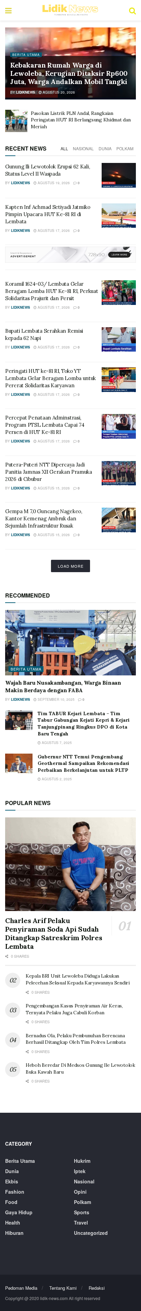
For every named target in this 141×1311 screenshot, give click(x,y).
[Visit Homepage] (70, 10)
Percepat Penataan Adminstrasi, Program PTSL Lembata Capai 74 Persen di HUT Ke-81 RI (44, 424)
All (64, 148)
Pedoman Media (21, 1288)
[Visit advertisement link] (70, 255)
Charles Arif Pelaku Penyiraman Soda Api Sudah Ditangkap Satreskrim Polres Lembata (53, 933)
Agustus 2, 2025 (56, 779)
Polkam (124, 148)
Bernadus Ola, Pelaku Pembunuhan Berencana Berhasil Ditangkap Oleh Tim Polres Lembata (75, 1039)
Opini (80, 1191)
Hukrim (82, 1160)
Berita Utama (26, 54)
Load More (71, 566)
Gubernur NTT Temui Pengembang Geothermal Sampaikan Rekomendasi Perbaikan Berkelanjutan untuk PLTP (83, 763)
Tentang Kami (63, 1288)
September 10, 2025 (56, 699)
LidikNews (25, 92)
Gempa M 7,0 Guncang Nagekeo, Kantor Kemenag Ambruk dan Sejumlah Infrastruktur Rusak (43, 518)
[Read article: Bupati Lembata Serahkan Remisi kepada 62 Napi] (119, 339)
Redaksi (97, 1288)
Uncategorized (91, 1232)
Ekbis (11, 1181)
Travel (81, 1222)
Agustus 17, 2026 (53, 230)
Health (12, 1222)
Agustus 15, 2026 (53, 488)
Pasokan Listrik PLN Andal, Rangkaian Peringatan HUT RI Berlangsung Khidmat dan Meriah (81, 120)
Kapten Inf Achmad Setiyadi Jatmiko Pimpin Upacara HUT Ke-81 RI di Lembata (47, 214)
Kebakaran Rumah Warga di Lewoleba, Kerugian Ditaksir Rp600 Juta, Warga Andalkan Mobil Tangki (69, 73)
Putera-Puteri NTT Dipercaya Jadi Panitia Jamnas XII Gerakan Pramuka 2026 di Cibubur (48, 471)
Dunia (105, 148)
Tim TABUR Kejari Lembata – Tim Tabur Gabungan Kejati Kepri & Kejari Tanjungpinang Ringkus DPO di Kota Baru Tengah (84, 723)
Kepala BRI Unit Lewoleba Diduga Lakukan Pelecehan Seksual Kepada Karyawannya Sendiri (78, 979)
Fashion (14, 1191)
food (11, 1201)
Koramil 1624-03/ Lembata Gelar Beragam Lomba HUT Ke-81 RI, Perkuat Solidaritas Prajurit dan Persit (51, 291)
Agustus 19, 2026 (53, 182)
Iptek (80, 1171)
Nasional (83, 148)
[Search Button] (132, 10)
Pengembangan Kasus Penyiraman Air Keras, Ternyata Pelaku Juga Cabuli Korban (74, 1009)
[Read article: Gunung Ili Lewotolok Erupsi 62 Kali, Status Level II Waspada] (119, 175)
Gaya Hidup (19, 1212)
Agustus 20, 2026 (58, 92)
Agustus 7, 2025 (56, 742)
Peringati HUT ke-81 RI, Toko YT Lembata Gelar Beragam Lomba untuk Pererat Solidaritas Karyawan (50, 378)
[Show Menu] (8, 10)
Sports (81, 1212)
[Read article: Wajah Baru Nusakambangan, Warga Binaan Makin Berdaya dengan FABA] (70, 642)
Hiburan (14, 1232)
